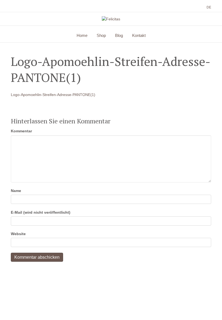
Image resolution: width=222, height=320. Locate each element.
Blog (119, 35)
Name (16, 190)
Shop (101, 35)
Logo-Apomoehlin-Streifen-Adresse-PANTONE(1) (53, 94)
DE (209, 7)
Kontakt (139, 35)
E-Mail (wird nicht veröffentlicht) (40, 212)
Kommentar (21, 131)
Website (18, 234)
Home (82, 35)
